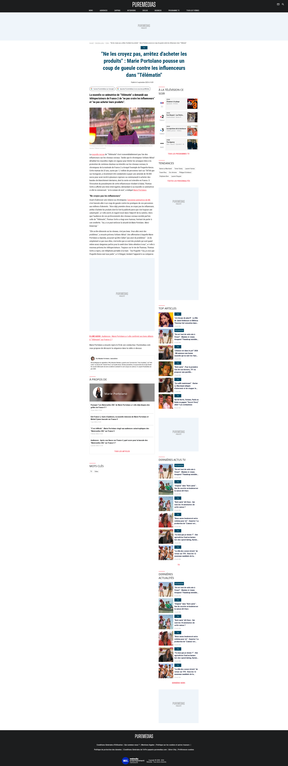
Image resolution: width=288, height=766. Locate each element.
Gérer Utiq (172, 750)
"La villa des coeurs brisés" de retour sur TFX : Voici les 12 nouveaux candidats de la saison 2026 (186, 555)
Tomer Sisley (178, 169)
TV (91, 471)
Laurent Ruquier (176, 176)
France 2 (162, 120)
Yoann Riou (162, 172)
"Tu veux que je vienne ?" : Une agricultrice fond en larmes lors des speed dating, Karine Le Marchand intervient (186, 538)
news (91, 10)
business (158, 10)
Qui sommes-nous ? (132, 745)
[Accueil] (144, 4)
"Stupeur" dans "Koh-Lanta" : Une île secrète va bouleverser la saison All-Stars (186, 488)
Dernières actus (99, 43)
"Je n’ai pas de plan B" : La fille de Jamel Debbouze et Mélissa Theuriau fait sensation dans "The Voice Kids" (186, 322)
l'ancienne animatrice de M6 (138, 200)
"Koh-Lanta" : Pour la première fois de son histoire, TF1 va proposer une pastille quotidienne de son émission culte (186, 372)
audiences (103, 10)
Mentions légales (147, 745)
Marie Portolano (139, 190)
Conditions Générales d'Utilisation (110, 745)
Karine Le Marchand (165, 169)
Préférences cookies (186, 750)
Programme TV (173, 10)
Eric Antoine (173, 172)
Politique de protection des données (108, 750)
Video (107, 43)
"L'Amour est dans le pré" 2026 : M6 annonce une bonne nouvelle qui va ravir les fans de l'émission (186, 354)
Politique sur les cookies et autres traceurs (173, 745)
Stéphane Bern (164, 176)
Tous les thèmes (192, 10)
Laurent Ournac (190, 169)
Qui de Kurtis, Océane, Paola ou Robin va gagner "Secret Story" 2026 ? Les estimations (186, 402)
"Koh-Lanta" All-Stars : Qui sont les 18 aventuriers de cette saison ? (184, 504)
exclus (145, 10)
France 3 (162, 133)
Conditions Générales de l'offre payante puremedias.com (145, 750)
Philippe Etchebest (185, 172)
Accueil (91, 43)
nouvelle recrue (98, 154)
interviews (131, 10)
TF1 (162, 106)
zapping (117, 10)
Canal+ (162, 147)
